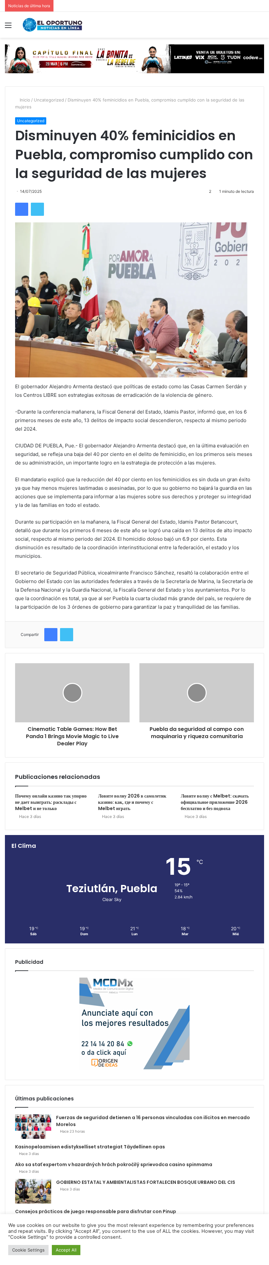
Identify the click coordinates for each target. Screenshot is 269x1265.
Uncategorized (49, 99)
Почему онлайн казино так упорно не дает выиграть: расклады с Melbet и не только (51, 802)
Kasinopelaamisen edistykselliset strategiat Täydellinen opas (90, 1146)
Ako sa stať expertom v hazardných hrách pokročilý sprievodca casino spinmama (113, 1164)
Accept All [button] (66, 1250)
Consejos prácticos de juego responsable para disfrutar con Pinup (95, 1211)
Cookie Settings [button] (28, 1250)
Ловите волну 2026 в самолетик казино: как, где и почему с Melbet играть (132, 802)
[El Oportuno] (52, 24)
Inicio (24, 99)
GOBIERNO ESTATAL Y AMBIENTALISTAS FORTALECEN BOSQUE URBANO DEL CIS (145, 1182)
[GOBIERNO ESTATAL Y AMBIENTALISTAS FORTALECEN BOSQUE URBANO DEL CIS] (33, 1191)
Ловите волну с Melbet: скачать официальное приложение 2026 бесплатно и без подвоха (215, 802)
